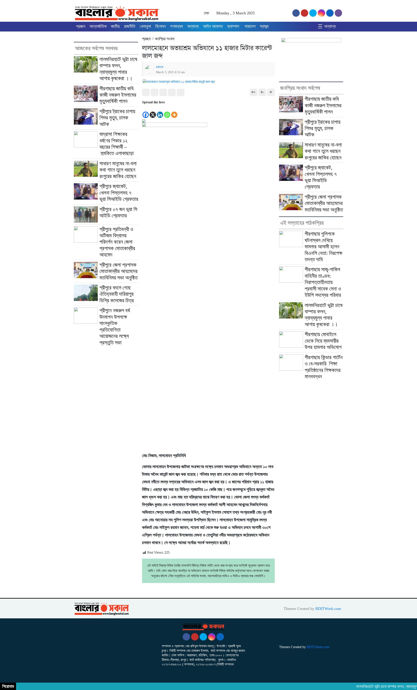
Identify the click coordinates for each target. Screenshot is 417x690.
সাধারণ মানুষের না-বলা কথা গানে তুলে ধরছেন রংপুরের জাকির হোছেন (118, 170)
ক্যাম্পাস (233, 26)
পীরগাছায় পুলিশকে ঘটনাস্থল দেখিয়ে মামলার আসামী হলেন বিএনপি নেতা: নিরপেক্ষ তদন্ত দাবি (323, 246)
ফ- (262, 92)
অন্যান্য (193, 26)
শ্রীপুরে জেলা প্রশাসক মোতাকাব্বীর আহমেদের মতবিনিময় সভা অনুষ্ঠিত (118, 271)
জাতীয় (115, 26)
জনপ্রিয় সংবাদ (164, 38)
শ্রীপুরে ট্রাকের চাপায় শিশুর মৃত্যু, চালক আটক (117, 118)
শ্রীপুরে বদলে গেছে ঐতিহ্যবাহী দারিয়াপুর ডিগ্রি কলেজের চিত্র (116, 294)
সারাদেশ (250, 26)
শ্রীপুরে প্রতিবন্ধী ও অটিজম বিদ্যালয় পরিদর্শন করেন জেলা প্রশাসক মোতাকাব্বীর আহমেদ (117, 242)
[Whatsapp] (167, 112)
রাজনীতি (129, 26)
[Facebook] (145, 112)
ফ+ (254, 92)
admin (160, 66)
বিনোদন (160, 26)
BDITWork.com (328, 608)
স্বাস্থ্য (264, 26)
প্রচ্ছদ (80, 26)
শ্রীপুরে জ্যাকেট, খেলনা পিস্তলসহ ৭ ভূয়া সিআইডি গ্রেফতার (118, 192)
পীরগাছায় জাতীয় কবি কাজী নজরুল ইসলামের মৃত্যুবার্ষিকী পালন (117, 95)
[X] (153, 112)
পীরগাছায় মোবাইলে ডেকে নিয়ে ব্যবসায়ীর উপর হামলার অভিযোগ (323, 341)
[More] (174, 112)
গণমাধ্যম (176, 26)
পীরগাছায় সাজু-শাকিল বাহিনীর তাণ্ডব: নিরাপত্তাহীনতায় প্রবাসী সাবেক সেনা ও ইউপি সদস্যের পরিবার (323, 282)
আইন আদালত (213, 26)
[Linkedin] (160, 112)
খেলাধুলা (145, 26)
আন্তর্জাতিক (98, 26)
